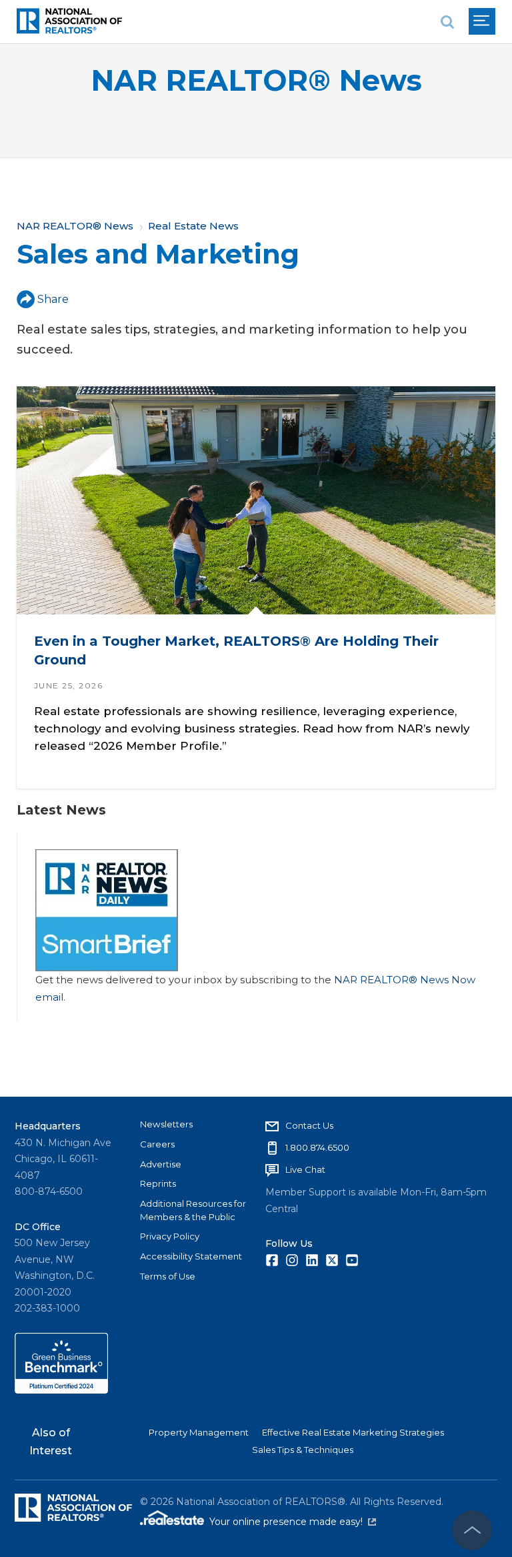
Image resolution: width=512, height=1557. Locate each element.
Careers (157, 1144)
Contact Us (309, 1125)
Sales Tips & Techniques (302, 1449)
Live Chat (305, 1169)
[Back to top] (472, 1530)
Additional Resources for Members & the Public (193, 1210)
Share (53, 299)
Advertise (160, 1164)
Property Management (199, 1432)
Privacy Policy (169, 1236)
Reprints (158, 1183)
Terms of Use (167, 1276)
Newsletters (166, 1124)
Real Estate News (193, 225)
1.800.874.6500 (317, 1147)
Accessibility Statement (191, 1256)
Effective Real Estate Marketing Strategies (353, 1432)
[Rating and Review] (61, 1390)
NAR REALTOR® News (256, 80)
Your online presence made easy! (292, 1522)
